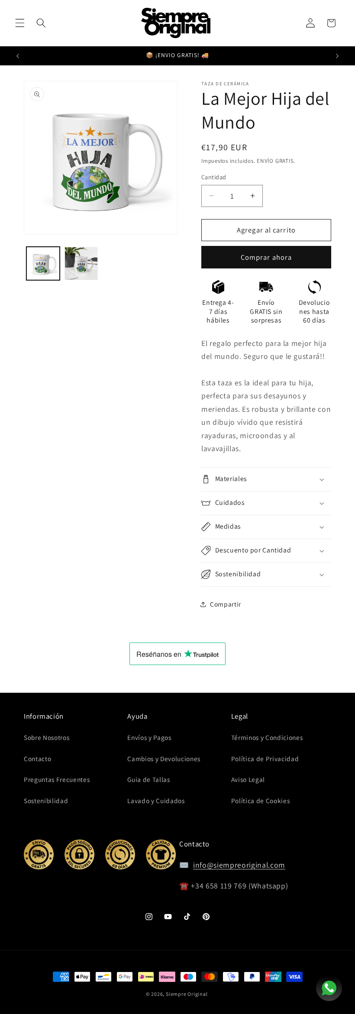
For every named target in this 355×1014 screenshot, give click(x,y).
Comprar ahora (266, 257)
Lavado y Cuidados (155, 800)
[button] (20, 23)
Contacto (37, 758)
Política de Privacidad (265, 758)
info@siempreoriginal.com (239, 865)
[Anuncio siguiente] (337, 55)
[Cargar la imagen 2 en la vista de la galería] (81, 263)
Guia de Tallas (148, 779)
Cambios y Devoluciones (163, 758)
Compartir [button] (225, 604)
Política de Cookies (260, 800)
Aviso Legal (248, 779)
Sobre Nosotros (46, 737)
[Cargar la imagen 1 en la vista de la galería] (43, 263)
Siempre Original (186, 994)
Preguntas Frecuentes (57, 779)
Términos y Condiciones (267, 737)
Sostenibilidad (46, 800)
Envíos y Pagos (149, 737)
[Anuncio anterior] (17, 55)
